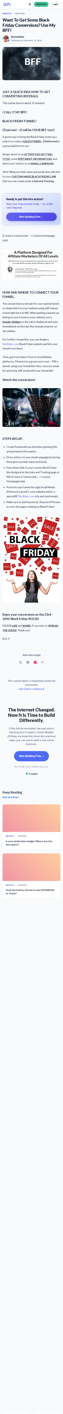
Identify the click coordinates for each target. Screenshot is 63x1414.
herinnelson (17, 36)
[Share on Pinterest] (35, 662)
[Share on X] (20, 662)
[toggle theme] (30, 4)
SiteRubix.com (10, 344)
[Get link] (42, 662)
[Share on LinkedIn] (28, 662)
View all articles (12, 797)
